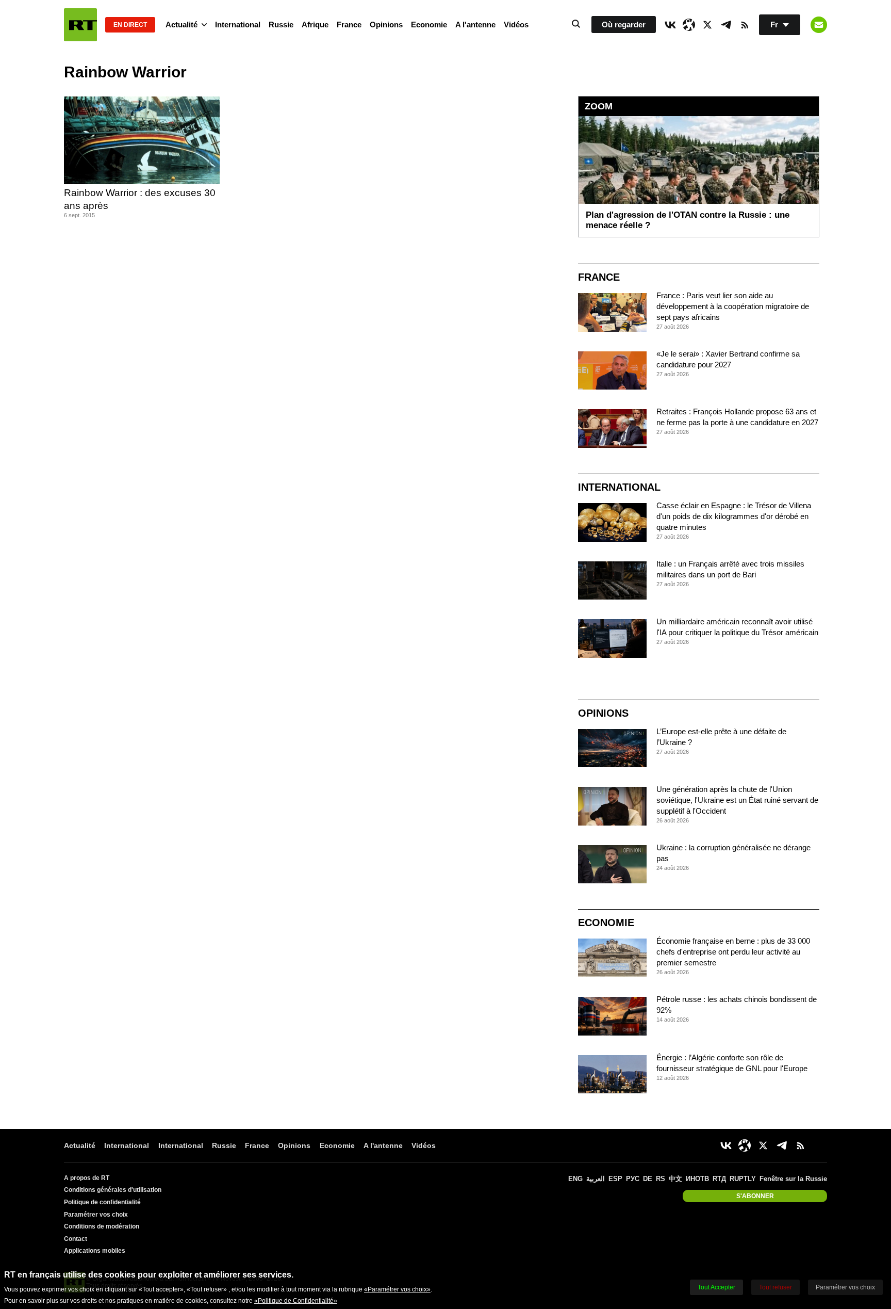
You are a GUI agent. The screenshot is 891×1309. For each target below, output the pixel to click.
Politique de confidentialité (102, 1202)
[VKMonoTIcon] (670, 25)
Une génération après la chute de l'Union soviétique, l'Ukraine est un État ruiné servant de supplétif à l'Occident (737, 800)
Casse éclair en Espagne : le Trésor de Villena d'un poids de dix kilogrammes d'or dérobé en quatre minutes (733, 516)
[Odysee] (689, 25)
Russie (281, 24)
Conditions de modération (101, 1226)
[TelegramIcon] (726, 25)
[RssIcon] (744, 25)
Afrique (315, 24)
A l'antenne (475, 24)
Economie (429, 24)
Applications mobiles (94, 1250)
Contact (75, 1238)
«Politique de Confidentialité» (295, 1300)
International (237, 24)
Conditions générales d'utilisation (112, 1189)
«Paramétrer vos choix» (397, 1289)
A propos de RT (86, 1178)
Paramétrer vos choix (96, 1214)
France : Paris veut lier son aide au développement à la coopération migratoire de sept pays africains (732, 306)
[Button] (819, 25)
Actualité (181, 24)
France (349, 24)
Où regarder (624, 24)
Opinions (386, 24)
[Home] (80, 24)
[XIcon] (707, 25)
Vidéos (516, 24)
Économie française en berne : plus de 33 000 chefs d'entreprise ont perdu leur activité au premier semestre (733, 951)
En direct (130, 24)
